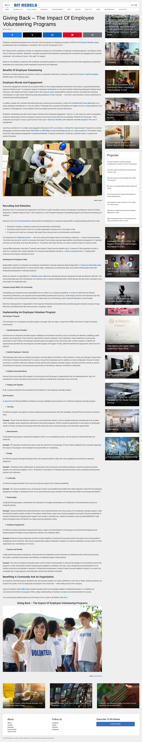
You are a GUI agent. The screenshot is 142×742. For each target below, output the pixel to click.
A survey (72, 293)
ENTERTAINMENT (57, 9)
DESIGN (78, 9)
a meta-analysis (79, 131)
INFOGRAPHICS (109, 9)
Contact (10, 725)
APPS (69, 9)
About (9, 723)
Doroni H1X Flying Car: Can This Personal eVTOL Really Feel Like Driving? (122, 400)
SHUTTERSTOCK (97, 676)
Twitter (54, 725)
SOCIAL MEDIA (32, 9)
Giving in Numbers (87, 42)
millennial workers (24, 237)
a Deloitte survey (36, 276)
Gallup (67, 128)
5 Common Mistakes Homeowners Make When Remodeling (119, 426)
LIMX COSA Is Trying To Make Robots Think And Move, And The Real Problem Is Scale (121, 299)
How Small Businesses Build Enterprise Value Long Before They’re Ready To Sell (120, 87)
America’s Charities (16, 53)
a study (87, 106)
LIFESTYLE (88, 9)
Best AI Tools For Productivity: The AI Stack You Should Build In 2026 (122, 271)
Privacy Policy (11, 729)
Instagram (55, 729)
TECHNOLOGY (18, 9)
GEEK (98, 9)
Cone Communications (22, 221)
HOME (7, 9)
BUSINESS (44, 9)
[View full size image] (52, 168)
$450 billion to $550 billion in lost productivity (47, 131)
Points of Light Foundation (88, 74)
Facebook (55, 723)
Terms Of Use (11, 731)
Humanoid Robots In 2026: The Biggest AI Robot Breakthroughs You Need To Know (121, 244)
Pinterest (55, 727)
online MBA (21, 589)
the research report (47, 92)
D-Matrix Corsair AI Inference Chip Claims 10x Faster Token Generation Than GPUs (121, 346)
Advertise (10, 727)
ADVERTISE (123, 9)
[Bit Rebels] (24, 5)
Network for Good (81, 117)
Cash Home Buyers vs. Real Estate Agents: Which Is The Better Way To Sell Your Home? (121, 143)
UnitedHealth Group (79, 103)
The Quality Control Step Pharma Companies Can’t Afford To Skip (122, 115)
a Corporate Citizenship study (90, 265)
